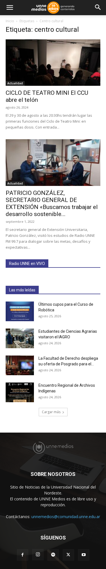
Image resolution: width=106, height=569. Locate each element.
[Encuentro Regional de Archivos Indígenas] (20, 392)
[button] (10, 7)
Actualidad (15, 83)
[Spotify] (53, 555)
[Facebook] (22, 555)
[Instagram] (38, 554)
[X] (68, 555)
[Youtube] (83, 555)
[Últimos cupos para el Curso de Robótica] (20, 311)
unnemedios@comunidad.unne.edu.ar (65, 516)
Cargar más (51, 412)
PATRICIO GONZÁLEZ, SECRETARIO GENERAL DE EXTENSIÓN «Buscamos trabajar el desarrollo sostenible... (52, 203)
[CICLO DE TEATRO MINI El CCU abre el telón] (53, 62)
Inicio (10, 21)
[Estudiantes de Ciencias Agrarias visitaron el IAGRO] (20, 338)
